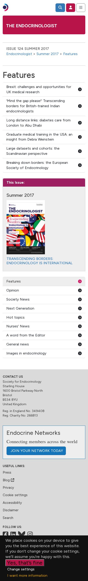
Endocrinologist (19, 54)
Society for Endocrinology (22, 382)
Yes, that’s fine (24, 562)
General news (17, 344)
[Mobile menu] (80, 7)
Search (8, 518)
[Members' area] (70, 7)
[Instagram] (30, 534)
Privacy (8, 488)
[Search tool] (60, 7)
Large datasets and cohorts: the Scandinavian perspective (33, 151)
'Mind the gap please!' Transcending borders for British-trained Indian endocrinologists (35, 106)
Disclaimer (11, 510)
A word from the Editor (25, 335)
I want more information (27, 575)
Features (70, 54)
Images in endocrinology (26, 353)
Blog (7, 480)
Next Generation (20, 308)
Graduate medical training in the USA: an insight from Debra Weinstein (39, 137)
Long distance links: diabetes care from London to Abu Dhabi (38, 122)
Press (7, 472)
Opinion (12, 290)
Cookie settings (15, 495)
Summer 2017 (48, 54)
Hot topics (15, 317)
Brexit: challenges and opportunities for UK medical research (38, 89)
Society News (18, 299)
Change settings (21, 569)
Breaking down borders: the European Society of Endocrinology (37, 165)
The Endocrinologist (31, 25)
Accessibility (12, 503)
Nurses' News (18, 326)
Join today (36, 451)
